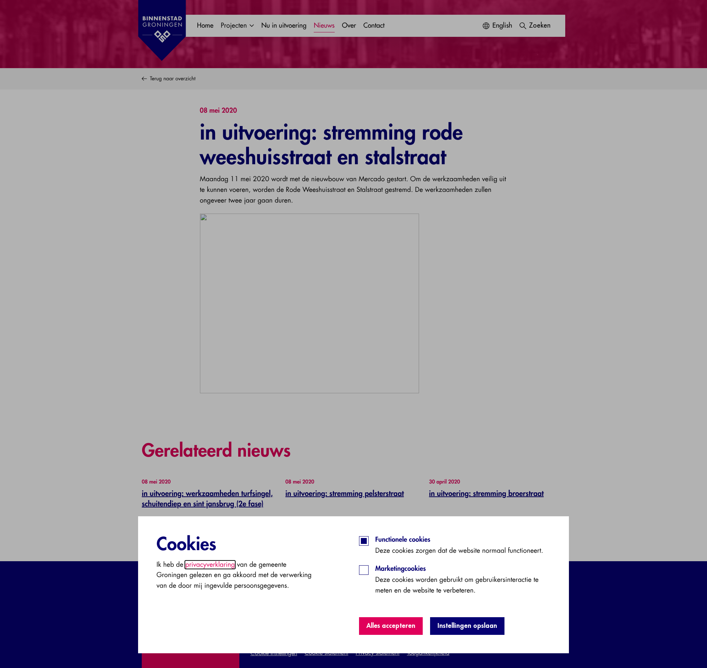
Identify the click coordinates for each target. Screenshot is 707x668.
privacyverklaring (210, 565)
